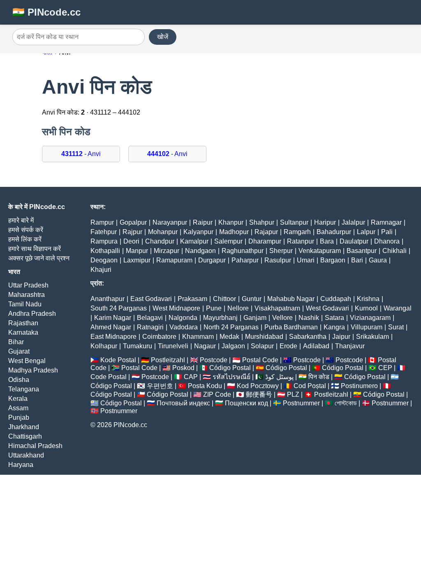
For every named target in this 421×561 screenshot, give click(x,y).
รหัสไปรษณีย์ (231, 376)
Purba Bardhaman (291, 327)
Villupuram (366, 327)
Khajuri (100, 269)
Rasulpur (277, 260)
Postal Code (260, 359)
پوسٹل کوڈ (279, 376)
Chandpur (159, 241)
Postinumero (359, 385)
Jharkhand (23, 426)
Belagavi (150, 317)
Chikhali (394, 250)
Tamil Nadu (25, 304)
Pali (387, 231)
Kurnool (366, 308)
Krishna (368, 298)
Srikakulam (372, 336)
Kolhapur (103, 346)
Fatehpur (103, 231)
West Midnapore (176, 308)
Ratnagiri (150, 327)
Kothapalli (105, 250)
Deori (131, 241)
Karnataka (23, 332)
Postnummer (301, 403)
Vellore (282, 317)
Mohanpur (163, 231)
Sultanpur (294, 222)
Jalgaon (233, 346)
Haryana (20, 464)
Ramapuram (174, 260)
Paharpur (245, 260)
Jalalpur (353, 222)
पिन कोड (318, 376)
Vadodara (183, 327)
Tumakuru (137, 346)
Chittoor (224, 298)
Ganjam (254, 317)
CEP (385, 367)
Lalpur (366, 231)
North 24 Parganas (231, 327)
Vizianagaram (370, 317)
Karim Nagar (112, 317)
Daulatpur (354, 241)
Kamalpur (194, 241)
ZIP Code (217, 394)
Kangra (334, 327)
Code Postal (108, 376)
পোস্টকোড (346, 403)
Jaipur (341, 336)
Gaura (378, 260)
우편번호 (160, 385)
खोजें (162, 36)
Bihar (16, 341)
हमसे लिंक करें (25, 239)
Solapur (262, 346)
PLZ (293, 394)
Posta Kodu (205, 385)
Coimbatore (159, 336)
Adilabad (316, 346)
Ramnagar (386, 222)
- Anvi (81, 153)
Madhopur (234, 231)
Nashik (308, 317)
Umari (306, 260)
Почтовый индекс (183, 403)
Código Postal (230, 367)
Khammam (198, 336)
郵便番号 (259, 394)
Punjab (18, 417)
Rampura (104, 241)
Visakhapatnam (277, 308)
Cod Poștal (310, 385)
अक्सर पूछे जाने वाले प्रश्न (38, 258)
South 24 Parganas (118, 308)
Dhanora (387, 241)
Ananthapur (107, 298)
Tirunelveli (173, 346)
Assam (18, 408)
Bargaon (332, 260)
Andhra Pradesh (32, 313)
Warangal (398, 308)
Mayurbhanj (220, 317)
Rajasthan (23, 323)
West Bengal (27, 360)
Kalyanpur (198, 231)
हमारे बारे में (21, 220)
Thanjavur (350, 346)
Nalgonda (183, 317)
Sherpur (281, 250)
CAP (191, 376)
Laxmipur (136, 260)
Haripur (325, 222)
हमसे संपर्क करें (25, 229)
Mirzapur (166, 250)
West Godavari (327, 308)
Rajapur (266, 231)
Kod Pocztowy (258, 385)
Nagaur (205, 346)
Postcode (213, 359)
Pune (214, 308)
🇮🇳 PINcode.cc (46, 12)
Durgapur (212, 260)
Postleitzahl (168, 359)
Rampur (102, 222)
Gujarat (19, 351)
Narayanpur (170, 222)
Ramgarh (297, 231)
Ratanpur (300, 241)
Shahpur (261, 222)
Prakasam (192, 298)
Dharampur (264, 241)
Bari (357, 260)
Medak (229, 336)
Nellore (238, 308)
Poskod (183, 367)
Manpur (137, 250)
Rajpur (132, 231)
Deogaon (104, 260)
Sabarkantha (307, 336)
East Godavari (151, 298)
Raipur (203, 222)
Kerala (18, 398)
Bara (327, 241)
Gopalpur (133, 222)
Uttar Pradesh (28, 285)
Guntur (251, 298)
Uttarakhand (26, 455)
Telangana (23, 389)
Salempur (228, 241)
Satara (334, 317)
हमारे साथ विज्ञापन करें (34, 248)
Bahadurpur (334, 231)
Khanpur (230, 222)
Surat (396, 327)
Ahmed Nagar (110, 327)
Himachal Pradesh (35, 445)
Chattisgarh (25, 436)
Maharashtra (26, 294)
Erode (288, 346)
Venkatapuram (319, 250)
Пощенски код (246, 403)
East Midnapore (113, 336)
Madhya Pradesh (33, 370)
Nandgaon (200, 250)
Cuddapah (335, 298)
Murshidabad (264, 336)
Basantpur (362, 250)
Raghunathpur (243, 250)
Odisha (18, 379)
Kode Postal (118, 359)
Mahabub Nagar (291, 298)
